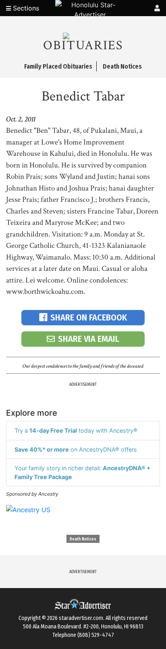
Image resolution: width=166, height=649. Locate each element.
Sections (25, 8)
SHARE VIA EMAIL (88, 338)
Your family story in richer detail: (83, 472)
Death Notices (83, 539)
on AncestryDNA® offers (76, 449)
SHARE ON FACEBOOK (88, 317)
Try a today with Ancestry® (76, 430)
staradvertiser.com (81, 618)
